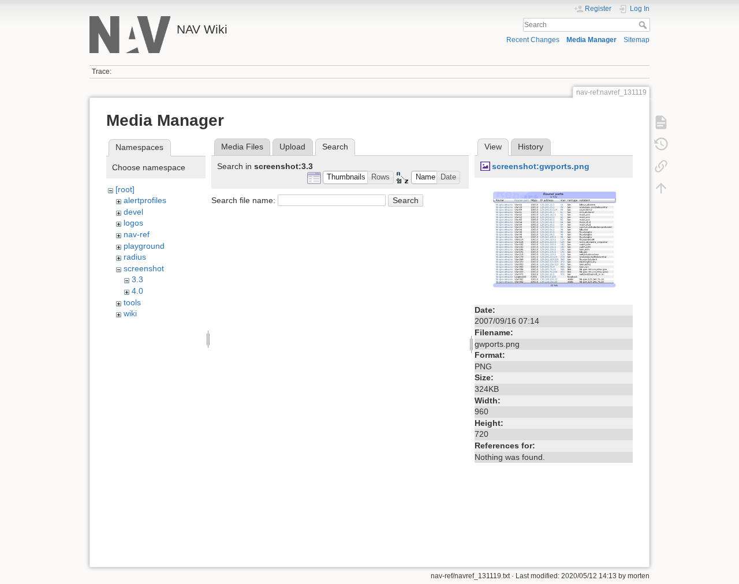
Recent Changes (532, 40)
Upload (292, 146)
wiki (130, 313)
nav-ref (137, 234)
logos (133, 222)
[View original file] (554, 241)
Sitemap (637, 40)
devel (133, 211)
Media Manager (591, 40)
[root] (125, 189)
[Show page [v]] (661, 122)
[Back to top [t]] (661, 188)
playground (144, 245)
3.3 (137, 279)
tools (132, 302)
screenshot (144, 268)
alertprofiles (145, 200)
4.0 (137, 290)
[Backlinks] (661, 166)
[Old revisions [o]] (661, 144)
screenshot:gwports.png (540, 166)
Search (644, 25)
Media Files (242, 146)
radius (135, 256)
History (530, 146)
